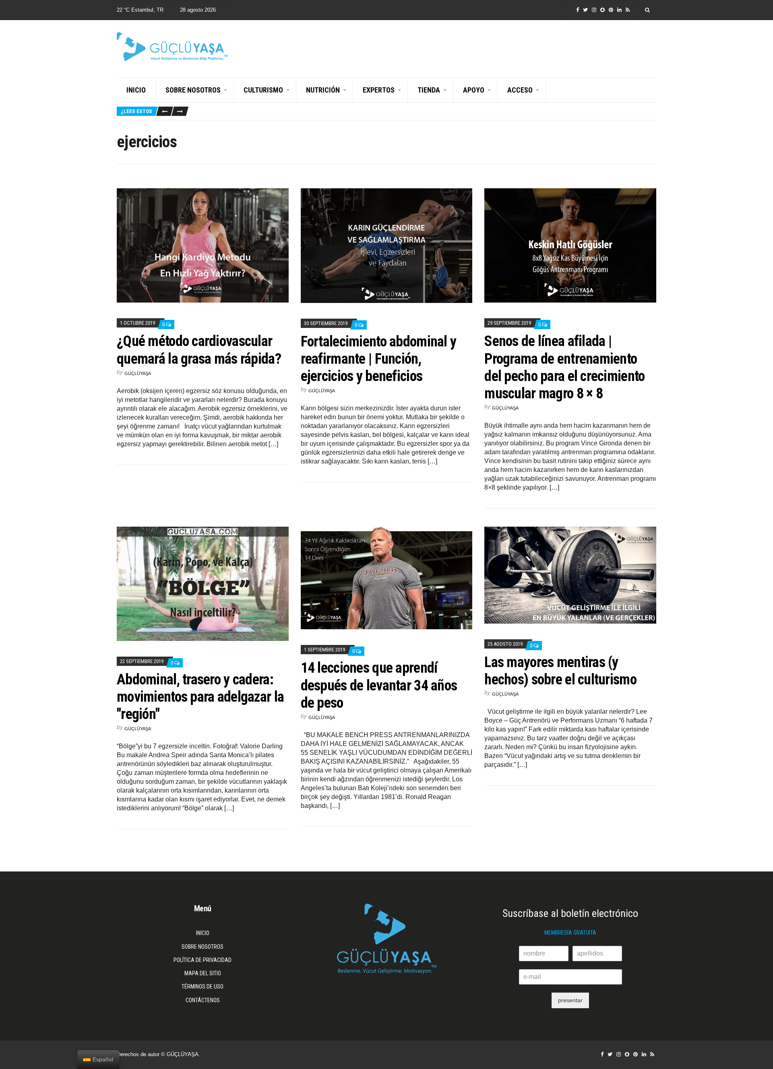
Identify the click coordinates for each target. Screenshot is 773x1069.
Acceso (520, 90)
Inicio (136, 90)
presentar (570, 1000)
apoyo (473, 90)
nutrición (323, 90)
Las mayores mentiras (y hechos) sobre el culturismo (560, 671)
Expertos (379, 90)
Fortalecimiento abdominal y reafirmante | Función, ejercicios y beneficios (379, 359)
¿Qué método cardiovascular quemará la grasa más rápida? (199, 350)
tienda (429, 90)
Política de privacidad (202, 960)
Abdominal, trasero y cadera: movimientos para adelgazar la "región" (200, 697)
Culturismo (263, 90)
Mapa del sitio (202, 973)
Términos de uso (202, 986)
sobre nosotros (193, 90)
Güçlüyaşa (137, 373)
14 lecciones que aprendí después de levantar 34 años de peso (379, 685)
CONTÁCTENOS (203, 1000)
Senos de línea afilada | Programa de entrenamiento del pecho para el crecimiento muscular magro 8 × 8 (564, 367)
